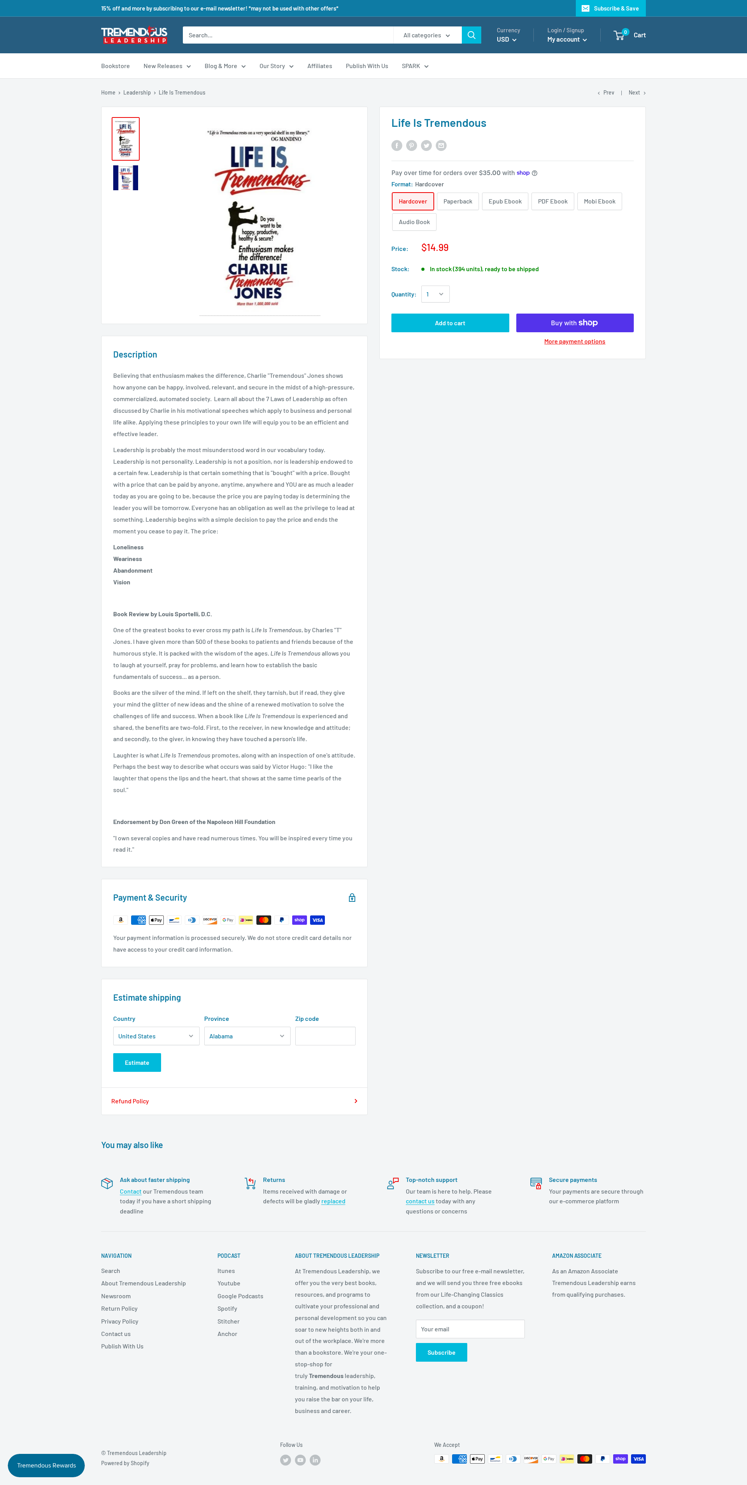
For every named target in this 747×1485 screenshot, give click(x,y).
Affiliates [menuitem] (319, 65)
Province (216, 1018)
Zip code (307, 1018)
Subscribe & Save (616, 8)
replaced (333, 1200)
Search (110, 1270)
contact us (420, 1200)
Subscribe (442, 1352)
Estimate (137, 1062)
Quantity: (404, 294)
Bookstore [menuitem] (115, 65)
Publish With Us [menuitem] (367, 65)
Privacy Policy (120, 1321)
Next (634, 92)
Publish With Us (122, 1346)
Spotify (227, 1308)
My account (564, 39)
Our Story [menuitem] (272, 65)
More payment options (574, 341)
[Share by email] (441, 145)
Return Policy (119, 1308)
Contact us (116, 1333)
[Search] (471, 35)
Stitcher (228, 1321)
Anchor (227, 1333)
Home (108, 92)
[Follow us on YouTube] (300, 1459)
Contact (131, 1191)
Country (124, 1018)
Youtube (228, 1283)
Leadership (137, 92)
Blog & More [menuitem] (221, 65)
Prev (608, 92)
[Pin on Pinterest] (411, 145)
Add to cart (450, 322)
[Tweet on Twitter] (426, 145)
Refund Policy (130, 1101)
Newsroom (116, 1295)
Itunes (226, 1270)
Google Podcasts (240, 1295)
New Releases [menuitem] (163, 65)
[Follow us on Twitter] (285, 1459)
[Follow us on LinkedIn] (315, 1459)
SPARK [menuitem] (411, 65)
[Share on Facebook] (396, 145)
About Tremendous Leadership (143, 1283)
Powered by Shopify (125, 1463)
